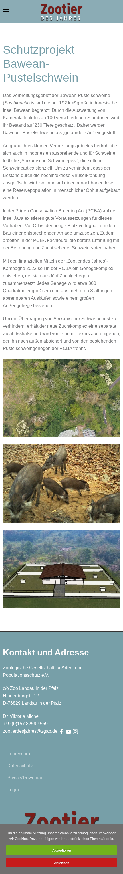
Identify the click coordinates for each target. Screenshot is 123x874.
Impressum (18, 753)
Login (13, 789)
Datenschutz (20, 765)
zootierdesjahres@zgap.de (30, 731)
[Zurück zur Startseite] (61, 11)
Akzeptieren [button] (61, 850)
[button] (6, 11)
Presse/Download (25, 777)
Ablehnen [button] (61, 862)
